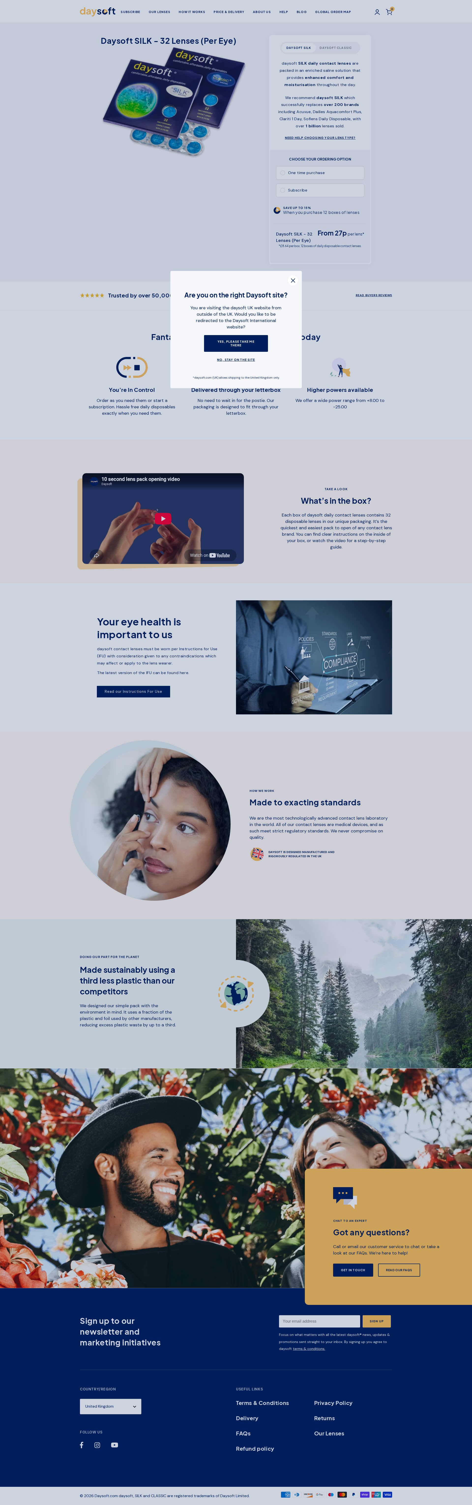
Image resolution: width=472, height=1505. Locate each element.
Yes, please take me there (236, 343)
